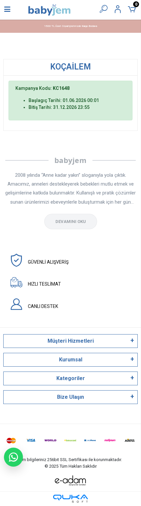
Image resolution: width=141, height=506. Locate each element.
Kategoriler (70, 378)
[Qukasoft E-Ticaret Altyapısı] (70, 499)
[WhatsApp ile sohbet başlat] (13, 457)
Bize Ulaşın (70, 397)
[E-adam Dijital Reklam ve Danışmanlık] (70, 480)
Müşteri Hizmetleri (71, 341)
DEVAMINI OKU (70, 221)
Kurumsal (70, 359)
